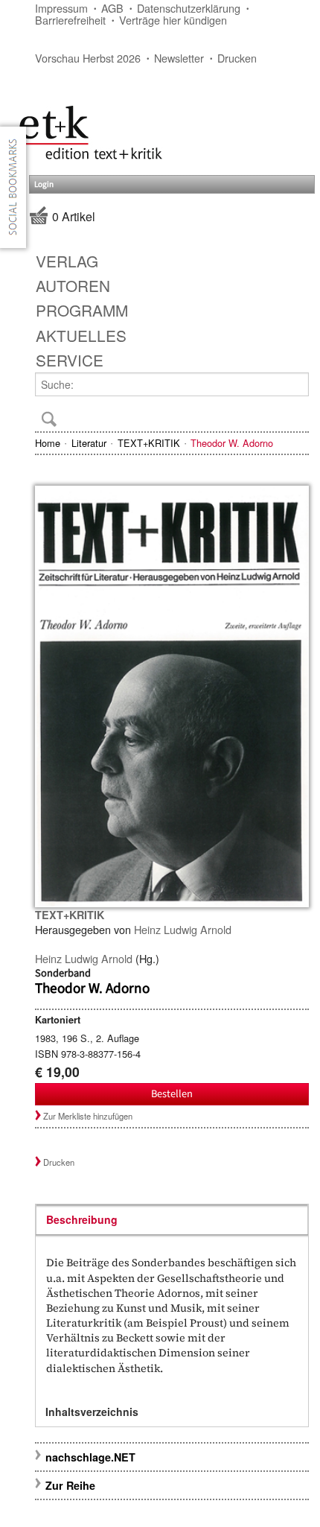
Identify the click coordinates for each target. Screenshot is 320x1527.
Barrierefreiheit (70, 20)
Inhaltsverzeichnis (91, 1411)
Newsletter (179, 58)
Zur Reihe (70, 1485)
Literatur (88, 443)
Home (47, 443)
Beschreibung (82, 1219)
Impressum (61, 8)
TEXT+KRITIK (149, 443)
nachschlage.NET (90, 1457)
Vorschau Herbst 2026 (88, 58)
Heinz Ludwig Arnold (182, 929)
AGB (112, 8)
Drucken (237, 58)
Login (44, 184)
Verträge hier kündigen (173, 20)
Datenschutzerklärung (188, 8)
